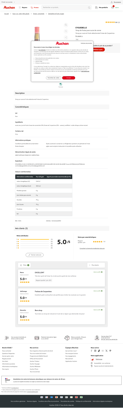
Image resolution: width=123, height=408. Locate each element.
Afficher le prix (98, 49)
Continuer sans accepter (86, 43)
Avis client (5, 361)
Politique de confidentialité (83, 401)
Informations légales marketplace (102, 401)
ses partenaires (42, 50)
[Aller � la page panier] (115, 7)
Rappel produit (6, 359)
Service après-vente (8, 356)
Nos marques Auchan (71, 353)
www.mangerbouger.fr (32, 391)
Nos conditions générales (18, 401)
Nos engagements (70, 356)
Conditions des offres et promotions (48, 401)
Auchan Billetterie (35, 366)
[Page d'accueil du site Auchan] (10, 7)
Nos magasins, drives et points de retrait (41, 351)
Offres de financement (36, 359)
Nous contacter (6, 351)
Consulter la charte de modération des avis (92, 248)
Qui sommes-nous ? (71, 351)
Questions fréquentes (8, 353)
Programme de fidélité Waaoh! (39, 356)
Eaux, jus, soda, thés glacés (21, 14)
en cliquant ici (15, 388)
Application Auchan (71, 361)
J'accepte (68, 77)
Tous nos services (35, 372)
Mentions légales (32, 401)
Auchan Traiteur (34, 361)
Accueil (6, 14)
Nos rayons (5, 369)
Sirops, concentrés (38, 14)
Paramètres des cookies (53, 77)
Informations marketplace (9, 366)
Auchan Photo (34, 369)
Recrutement (69, 359)
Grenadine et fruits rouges (56, 14)
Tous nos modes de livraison (38, 353)
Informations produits (8, 364)
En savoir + (79, 36)
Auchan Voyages (35, 364)
